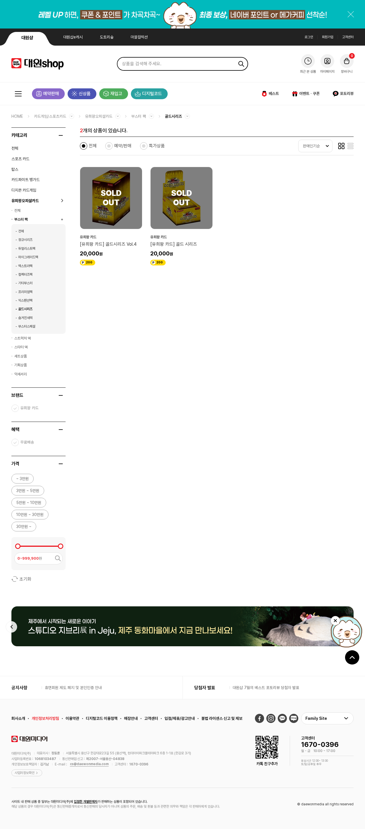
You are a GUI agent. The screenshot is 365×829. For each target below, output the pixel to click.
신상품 (85, 93)
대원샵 (27, 37)
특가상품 (157, 146)
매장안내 (131, 718)
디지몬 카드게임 (23, 190)
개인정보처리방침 (45, 718)
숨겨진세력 (25, 318)
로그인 (309, 37)
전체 (14, 148)
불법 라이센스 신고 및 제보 (221, 718)
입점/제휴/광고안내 (180, 718)
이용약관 (72, 718)
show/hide (61, 135)
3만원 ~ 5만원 (27, 490)
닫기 (350, 14)
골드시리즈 (173, 116)
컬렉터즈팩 (25, 275)
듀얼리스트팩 (26, 249)
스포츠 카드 (20, 159)
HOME (17, 116)
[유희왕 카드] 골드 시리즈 (173, 244)
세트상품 (20, 356)
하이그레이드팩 (28, 257)
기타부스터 (25, 283)
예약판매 (51, 93)
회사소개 (18, 718)
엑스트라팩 (25, 266)
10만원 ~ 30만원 (30, 514)
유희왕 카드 (29, 408)
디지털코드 (152, 93)
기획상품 (20, 365)
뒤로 (11, 627)
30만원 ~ (23, 526)
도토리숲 (106, 37)
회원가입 (327, 37)
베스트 (274, 93)
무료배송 (27, 442)
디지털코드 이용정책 (101, 718)
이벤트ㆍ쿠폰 (309, 93)
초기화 (25, 579)
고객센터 (348, 37)
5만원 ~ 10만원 (28, 502)
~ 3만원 (22, 478)
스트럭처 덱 (22, 338)
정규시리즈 (25, 240)
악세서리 (20, 374)
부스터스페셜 (26, 326)
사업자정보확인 (25, 773)
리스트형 (350, 146)
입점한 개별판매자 (86, 802)
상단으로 (352, 657)
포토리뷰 (347, 93)
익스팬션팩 (25, 300)
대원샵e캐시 (73, 37)
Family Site (316, 718)
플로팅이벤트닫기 (335, 620)
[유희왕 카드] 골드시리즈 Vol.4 (108, 244)
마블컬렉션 (139, 37)
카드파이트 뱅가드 (25, 179)
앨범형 (341, 146)
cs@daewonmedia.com (89, 764)
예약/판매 (122, 146)
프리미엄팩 (25, 292)
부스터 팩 (138, 116)
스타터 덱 (21, 347)
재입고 (116, 93)
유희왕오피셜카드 (98, 116)
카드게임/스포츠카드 (50, 116)
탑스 (14, 169)
